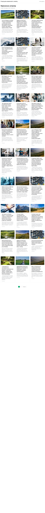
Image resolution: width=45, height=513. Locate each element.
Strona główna (41, 1)
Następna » (24, 286)
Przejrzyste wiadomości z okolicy (9, 1)
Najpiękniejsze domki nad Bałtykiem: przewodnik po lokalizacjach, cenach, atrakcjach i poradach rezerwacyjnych (22, 269)
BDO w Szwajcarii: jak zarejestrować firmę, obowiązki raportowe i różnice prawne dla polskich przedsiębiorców (37, 269)
